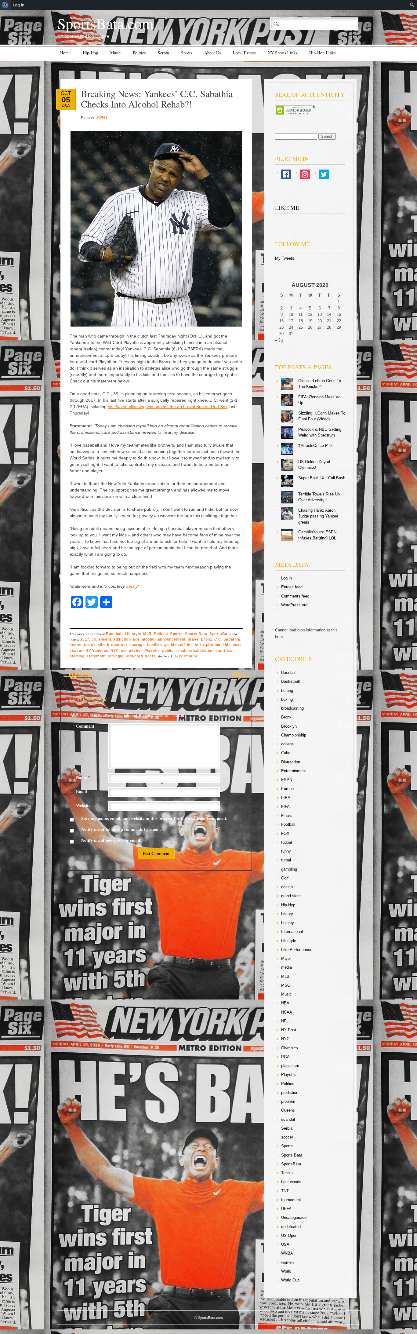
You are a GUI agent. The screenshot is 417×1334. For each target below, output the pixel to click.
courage (137, 645)
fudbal (286, 842)
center (76, 645)
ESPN (286, 779)
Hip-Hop (90, 53)
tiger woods (291, 1181)
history (287, 914)
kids (226, 645)
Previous (77, 674)
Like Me (287, 207)
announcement (172, 639)
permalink (188, 656)
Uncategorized (293, 1217)
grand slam (291, 896)
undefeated (291, 1226)
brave (193, 639)
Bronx (206, 639)
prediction (289, 1092)
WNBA (287, 1253)
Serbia (163, 53)
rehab (181, 651)
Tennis (287, 1173)
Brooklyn (289, 726)
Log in (286, 578)
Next (240, 674)
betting (287, 690)
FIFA (285, 806)
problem (288, 1101)
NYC (115, 651)
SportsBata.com (105, 23)
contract (119, 645)
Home (65, 53)
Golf (284, 878)
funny (286, 851)
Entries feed (292, 587)
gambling (289, 869)
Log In (18, 4)
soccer (287, 1137)
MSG (285, 985)
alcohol (149, 639)
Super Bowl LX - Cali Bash (321, 478)
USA (285, 1244)
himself (178, 645)
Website (83, 805)
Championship (293, 735)
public (167, 651)
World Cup (290, 1280)
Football (288, 824)
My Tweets (284, 258)
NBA (285, 1003)
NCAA (286, 1012)
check (90, 645)
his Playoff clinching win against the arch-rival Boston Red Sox (167, 406)
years (150, 656)
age (136, 639)
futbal (286, 860)
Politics (139, 53)
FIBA (285, 797)
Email (83, 791)
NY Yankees (96, 651)
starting (77, 656)
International (292, 931)
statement (96, 656)
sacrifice (224, 651)
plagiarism (290, 1065)
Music (115, 53)
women (287, 1262)
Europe (287, 788)
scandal (288, 1119)
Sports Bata (196, 634)
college (287, 744)
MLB (147, 634)
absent (104, 639)
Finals (286, 815)
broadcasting (292, 708)
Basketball (290, 681)
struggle (115, 656)
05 (66, 99)
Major (286, 958)
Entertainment (293, 771)
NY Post (288, 1030)
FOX (285, 833)
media (286, 967)
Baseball (114, 634)
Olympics (289, 1048)
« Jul (279, 340)
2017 (84, 639)
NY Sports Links (282, 53)
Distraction (290, 762)
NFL (284, 1021)
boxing (287, 699)
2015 (66, 105)
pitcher (135, 651)
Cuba (285, 753)
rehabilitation (201, 651)
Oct (66, 93)
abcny (132, 586)
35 (94, 639)
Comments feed (295, 596)
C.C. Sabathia (227, 639)
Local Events (244, 53)
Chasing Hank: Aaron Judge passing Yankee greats (318, 516)
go (166, 645)
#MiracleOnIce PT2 (315, 445)
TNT (285, 1191)
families (154, 645)
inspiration (210, 645)
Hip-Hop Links (322, 53)
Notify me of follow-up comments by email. (121, 829)
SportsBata (220, 634)
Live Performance (296, 949)
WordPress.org (294, 605)
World (286, 1271)
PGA (285, 1056)
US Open (289, 1235)
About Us (212, 53)
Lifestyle (133, 634)
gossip (287, 887)
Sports (186, 53)
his (190, 645)
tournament (291, 1199)
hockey (287, 922)
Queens (288, 1110)
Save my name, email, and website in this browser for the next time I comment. (154, 818)
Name (83, 777)
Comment (87, 726)
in (196, 645)
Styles (101, 117)
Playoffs (152, 651)
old (124, 651)
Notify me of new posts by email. (111, 840)
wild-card (134, 656)
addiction (122, 639)
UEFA (286, 1208)
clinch (103, 645)
